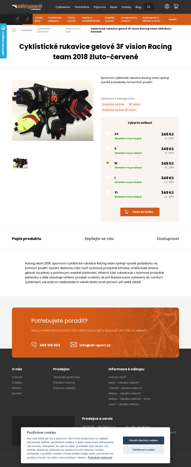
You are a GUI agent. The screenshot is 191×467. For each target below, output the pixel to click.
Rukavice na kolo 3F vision (119, 110)
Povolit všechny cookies (143, 440)
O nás (17, 369)
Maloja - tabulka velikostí (125, 393)
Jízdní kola (39, 19)
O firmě (17, 377)
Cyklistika (26, 30)
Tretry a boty (72, 19)
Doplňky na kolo (110, 19)
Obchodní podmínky (66, 377)
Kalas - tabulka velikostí (124, 382)
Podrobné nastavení (100, 457)
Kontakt (17, 393)
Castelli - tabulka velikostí (125, 388)
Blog (138, 7)
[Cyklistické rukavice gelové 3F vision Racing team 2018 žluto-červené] (52, 110)
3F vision (134, 104)
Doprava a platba (64, 388)
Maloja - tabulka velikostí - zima (129, 399)
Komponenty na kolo (129, 19)
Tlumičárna (81, 7)
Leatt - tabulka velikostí (124, 404)
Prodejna (61, 369)
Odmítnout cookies (143, 449)
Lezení (173, 19)
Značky (126, 7)
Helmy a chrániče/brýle (91, 19)
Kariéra (16, 388)
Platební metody (64, 382)
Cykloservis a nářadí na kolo (151, 19)
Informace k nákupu (126, 369)
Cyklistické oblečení (54, 19)
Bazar (113, 7)
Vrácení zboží (117, 377)
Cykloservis (63, 7)
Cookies (17, 382)
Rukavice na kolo (73, 30)
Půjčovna (100, 7)
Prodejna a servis (97, 418)
